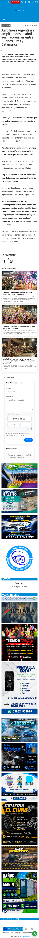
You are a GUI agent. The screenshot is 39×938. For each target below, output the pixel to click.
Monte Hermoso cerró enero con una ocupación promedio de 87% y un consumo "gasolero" (19, 361)
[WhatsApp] (22, 2)
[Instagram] (29, 2)
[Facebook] (25, 2)
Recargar (28, 429)
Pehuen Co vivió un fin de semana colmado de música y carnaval (19, 327)
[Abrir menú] (4, 19)
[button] (8, 2)
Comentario (9, 396)
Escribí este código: (13, 414)
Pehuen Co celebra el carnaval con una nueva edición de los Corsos (17, 293)
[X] (32, 2)
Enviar (28, 440)
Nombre (8, 388)
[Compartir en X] (8, 260)
